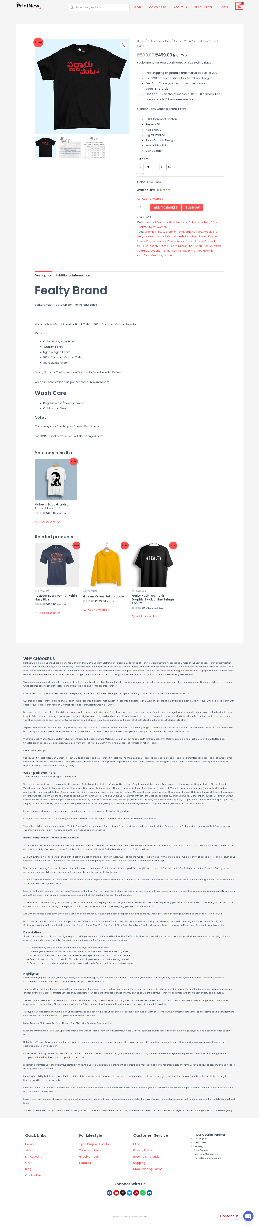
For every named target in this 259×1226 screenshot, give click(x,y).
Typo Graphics (153, 255)
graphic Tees (193, 232)
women (168, 255)
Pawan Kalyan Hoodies (151, 241)
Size (140, 159)
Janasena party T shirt (158, 236)
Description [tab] (43, 275)
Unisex (151, 227)
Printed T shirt (168, 246)
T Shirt (215, 222)
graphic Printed (154, 232)
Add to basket (165, 208)
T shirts (141, 227)
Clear (140, 173)
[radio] (141, 167)
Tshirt (191, 251)
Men (168, 41)
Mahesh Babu (182, 236)
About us (180, 7)
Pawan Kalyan (208, 236)
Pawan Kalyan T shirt (180, 241)
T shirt (165, 251)
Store (137, 7)
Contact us (157, 7)
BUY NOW (193, 208)
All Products (160, 222)
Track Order (203, 7)
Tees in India (178, 251)
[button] (123, 45)
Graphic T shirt (175, 232)
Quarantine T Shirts (190, 246)
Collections (155, 41)
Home (141, 41)
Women (162, 227)
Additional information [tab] (73, 275)
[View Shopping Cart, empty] (239, 6)
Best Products (178, 222)
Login (224, 7)
